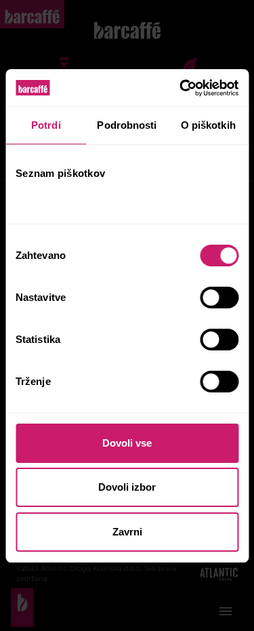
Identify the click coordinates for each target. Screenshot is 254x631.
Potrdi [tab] (46, 125)
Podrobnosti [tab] (126, 125)
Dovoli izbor (127, 487)
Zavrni (127, 531)
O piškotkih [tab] (208, 125)
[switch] (219, 297)
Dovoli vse (127, 443)
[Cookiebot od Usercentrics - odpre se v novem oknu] (180, 88)
